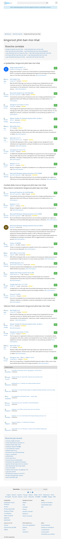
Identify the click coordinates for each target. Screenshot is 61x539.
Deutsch (14, 495)
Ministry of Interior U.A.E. (16, 139)
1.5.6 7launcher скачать (13, 448)
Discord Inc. (13, 296)
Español (19, 495)
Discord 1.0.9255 (15, 294)
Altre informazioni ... (41, 75)
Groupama (12, 151)
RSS (42, 507)
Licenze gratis (45, 532)
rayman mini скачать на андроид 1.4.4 (17, 470)
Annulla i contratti (28, 511)
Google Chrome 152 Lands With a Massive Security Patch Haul (27, 377)
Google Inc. (12, 286)
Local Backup (7, 513)
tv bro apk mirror (11, 458)
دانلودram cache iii (11, 471)
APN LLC (12, 120)
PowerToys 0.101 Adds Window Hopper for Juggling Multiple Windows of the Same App (33, 390)
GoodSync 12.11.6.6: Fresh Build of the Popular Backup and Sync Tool (29, 415)
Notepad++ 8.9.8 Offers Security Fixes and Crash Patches (26, 409)
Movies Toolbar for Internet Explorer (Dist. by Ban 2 (26, 118)
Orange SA (12, 106)
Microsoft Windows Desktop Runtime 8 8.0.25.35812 (26, 226)
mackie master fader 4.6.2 (13, 445)
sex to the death (10, 468)
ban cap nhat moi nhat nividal (14, 51)
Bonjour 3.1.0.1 (14, 163)
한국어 (40, 495)
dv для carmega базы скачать (14, 475)
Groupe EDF (13, 81)
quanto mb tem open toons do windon (17, 464)
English (9, 495)
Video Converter (8, 515)
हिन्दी (54, 497)
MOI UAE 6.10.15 (15, 138)
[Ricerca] (47, 3)
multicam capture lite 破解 (13, 446)
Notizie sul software (46, 502)
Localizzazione (45, 529)
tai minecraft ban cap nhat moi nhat (16, 55)
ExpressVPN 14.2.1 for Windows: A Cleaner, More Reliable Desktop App (29, 428)
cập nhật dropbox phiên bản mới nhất (40, 53)
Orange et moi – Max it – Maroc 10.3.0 (22, 357)
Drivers (6, 507)
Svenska (20, 497)
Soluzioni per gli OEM (10, 527)
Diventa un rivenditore (47, 527)
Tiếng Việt (31, 497)
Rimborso (25, 514)
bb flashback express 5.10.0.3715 (15, 473)
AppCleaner (7, 520)
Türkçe (25, 497)
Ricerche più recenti (13, 438)
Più (55, 68)
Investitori (25, 532)
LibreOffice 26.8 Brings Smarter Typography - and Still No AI (27, 370)
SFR (11, 128)
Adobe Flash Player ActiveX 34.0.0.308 (22, 273)
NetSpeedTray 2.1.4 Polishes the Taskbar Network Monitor (26, 383)
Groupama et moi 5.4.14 (17, 150)
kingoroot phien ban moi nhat (14, 49)
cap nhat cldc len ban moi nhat (35, 57)
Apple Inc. (12, 165)
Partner (6, 525)
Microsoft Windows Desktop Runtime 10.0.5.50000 (26, 173)
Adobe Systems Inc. (14, 274)
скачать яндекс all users (13, 441)
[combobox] (31, 3)
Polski (52, 495)
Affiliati (6, 529)
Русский (14, 497)
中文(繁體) (44, 497)
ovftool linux (9, 456)
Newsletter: (16, 489)
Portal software (45, 525)
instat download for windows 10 (15, 443)
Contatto (25, 507)
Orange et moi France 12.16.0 (19, 105)
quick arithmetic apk (12, 477)
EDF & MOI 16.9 (15, 79)
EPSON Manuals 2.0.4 (16, 263)
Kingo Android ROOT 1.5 (17, 67)
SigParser (6, 518)
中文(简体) (37, 497)
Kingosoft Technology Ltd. (16, 69)
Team (24, 529)
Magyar (50, 497)
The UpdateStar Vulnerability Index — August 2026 (24, 396)
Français (25, 495)
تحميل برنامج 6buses (11, 454)
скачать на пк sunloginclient (14, 460)
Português (8, 497)
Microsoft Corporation (15, 94)
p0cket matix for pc (11, 450)
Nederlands (46, 495)
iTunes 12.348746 (15, 243)
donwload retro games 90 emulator (16, 462)
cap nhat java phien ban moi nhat (37, 55)
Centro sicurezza (27, 516)
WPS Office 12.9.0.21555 (17, 253)
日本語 (35, 495)
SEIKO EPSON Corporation (16, 264)
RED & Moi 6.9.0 (15, 126)
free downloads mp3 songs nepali (15, 466)
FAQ (24, 505)
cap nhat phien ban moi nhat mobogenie (36, 51)
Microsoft (12, 227)
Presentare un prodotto (48, 534)
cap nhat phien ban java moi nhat (15, 57)
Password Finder (8, 511)
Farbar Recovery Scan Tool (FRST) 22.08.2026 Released (25, 403)
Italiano (31, 495)
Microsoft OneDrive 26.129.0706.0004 (21, 93)
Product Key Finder (9, 509)
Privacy (25, 509)
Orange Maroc (13, 359)
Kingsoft (12, 254)
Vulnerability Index (46, 505)
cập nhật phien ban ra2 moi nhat (34, 49)
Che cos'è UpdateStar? (29, 525)
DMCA (24, 502)
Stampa (25, 527)
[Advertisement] (30, 20)
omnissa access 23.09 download (15, 452)
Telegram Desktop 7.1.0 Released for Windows (23, 422)
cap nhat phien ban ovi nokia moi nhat (17, 53)
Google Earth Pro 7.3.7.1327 (18, 284)
